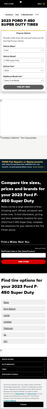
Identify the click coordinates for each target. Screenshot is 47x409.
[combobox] (23, 50)
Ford (17, 14)
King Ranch (10, 308)
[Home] (2, 14)
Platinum (8, 328)
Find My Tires (23, 87)
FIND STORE (23, 262)
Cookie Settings (10, 401)
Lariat (7, 315)
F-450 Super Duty (27, 14)
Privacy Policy (19, 394)
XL (5, 334)
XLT (5, 341)
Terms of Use (32, 394)
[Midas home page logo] (23, 3)
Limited (7, 321)
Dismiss (23, 404)
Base (6, 302)
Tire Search (9, 14)
